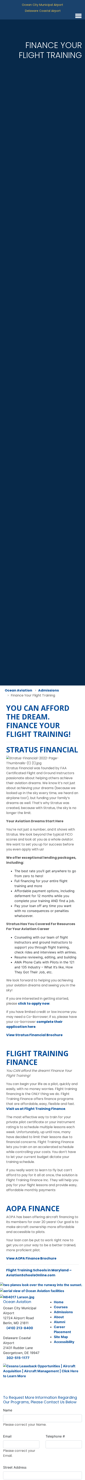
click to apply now (34, 1003)
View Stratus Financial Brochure (34, 1035)
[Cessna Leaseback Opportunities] (42, 1372)
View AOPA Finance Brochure (31, 1258)
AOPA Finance (33, 1208)
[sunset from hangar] (41, 1284)
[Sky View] (32, 1291)
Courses (61, 1307)
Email (7, 1436)
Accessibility (64, 1342)
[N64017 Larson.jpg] (17, 1297)
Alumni (59, 1322)
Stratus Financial (42, 750)
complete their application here (34, 1024)
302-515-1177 (18, 1358)
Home (59, 1302)
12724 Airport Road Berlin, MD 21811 (67, 5)
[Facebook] (45, 15)
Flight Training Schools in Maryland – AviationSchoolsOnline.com (39, 1273)
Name (7, 1410)
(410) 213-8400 (19, 1328)
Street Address (14, 1467)
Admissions (63, 1312)
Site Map (61, 1337)
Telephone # (55, 1436)
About (59, 1317)
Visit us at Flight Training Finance (35, 1108)
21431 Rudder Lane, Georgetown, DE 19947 (64, 11)
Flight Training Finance (37, 1058)
